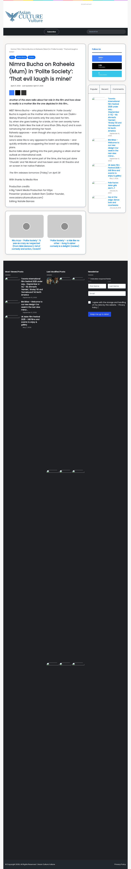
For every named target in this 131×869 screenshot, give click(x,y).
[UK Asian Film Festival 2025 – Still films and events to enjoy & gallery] (99, 168)
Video (31, 57)
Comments (118, 89)
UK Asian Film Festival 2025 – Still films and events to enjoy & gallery (114, 170)
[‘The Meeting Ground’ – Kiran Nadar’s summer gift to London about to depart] (78, 373)
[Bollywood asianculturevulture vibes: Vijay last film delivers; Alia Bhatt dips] (66, 473)
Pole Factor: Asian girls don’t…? (113, 185)
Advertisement (86, 4)
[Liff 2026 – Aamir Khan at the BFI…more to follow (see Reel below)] (53, 666)
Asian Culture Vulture (46, 864)
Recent (105, 89)
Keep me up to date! (99, 314)
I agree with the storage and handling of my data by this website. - (109, 305)
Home (13, 49)
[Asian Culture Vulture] (24, 17)
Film (19, 49)
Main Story (21, 57)
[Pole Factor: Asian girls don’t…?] (99, 186)
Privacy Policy (120, 864)
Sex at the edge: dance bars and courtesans (113, 201)
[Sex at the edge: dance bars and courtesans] (99, 200)
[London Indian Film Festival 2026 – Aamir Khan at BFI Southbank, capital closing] (78, 758)
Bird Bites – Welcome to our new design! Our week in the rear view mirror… (113, 148)
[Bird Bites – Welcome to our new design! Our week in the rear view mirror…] (99, 143)
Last (109, 281)
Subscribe (51, 32)
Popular (93, 89)
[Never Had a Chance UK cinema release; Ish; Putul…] (53, 566)
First (89, 281)
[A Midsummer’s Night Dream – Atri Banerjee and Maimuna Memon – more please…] (66, 666)
